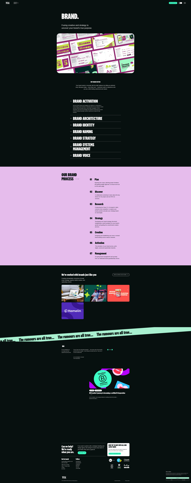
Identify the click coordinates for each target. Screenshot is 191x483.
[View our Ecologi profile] (126, 466)
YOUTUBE (78, 468)
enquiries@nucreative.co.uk (67, 461)
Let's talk (81, 452)
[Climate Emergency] (119, 466)
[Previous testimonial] (107, 349)
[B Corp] (112, 466)
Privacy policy (127, 480)
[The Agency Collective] (112, 460)
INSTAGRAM (78, 462)
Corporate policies (117, 480)
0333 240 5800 (64, 462)
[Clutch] (126, 460)
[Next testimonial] (112, 349)
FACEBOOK (78, 461)
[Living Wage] (119, 460)
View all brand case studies (120, 274)
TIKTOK (77, 466)
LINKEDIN (78, 464)
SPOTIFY (78, 465)
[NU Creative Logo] (7, 3)
